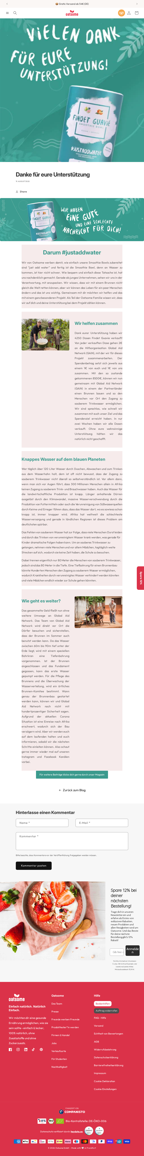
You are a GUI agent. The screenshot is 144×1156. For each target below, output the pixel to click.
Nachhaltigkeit (59, 1066)
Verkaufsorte (58, 1051)
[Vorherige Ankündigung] (7, 4)
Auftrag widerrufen (106, 1010)
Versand (98, 1025)
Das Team (56, 1003)
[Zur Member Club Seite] (121, 12)
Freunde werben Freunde (65, 1019)
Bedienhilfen (103, 1003)
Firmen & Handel (60, 1035)
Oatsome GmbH (62, 1148)
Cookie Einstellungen (105, 1089)
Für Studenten (59, 1059)
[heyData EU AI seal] (99, 1131)
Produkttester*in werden (65, 1027)
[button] (7, 13)
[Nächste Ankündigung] (137, 4)
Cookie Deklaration (104, 1081)
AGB (96, 1041)
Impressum (100, 1073)
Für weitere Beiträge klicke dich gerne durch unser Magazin (72, 774)
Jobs (54, 1043)
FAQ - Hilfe (100, 1017)
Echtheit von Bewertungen (108, 1033)
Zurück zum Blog (74, 790)
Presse (55, 1011)
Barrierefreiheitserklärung (108, 1065)
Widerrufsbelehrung (105, 1049)
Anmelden (132, 950)
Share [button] (23, 191)
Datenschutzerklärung (106, 1057)
